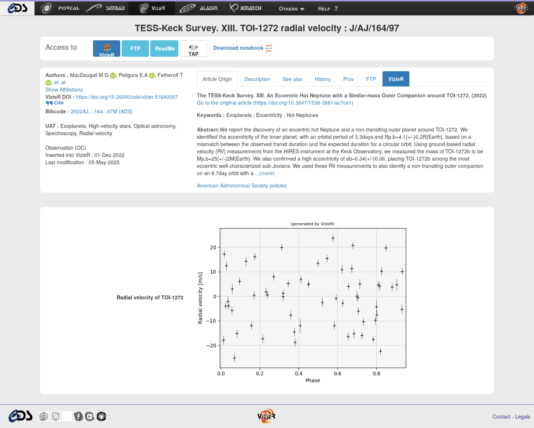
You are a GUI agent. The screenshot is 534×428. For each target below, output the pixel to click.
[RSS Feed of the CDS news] (55, 416)
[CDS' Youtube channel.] (90, 416)
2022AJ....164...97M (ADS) (102, 111)
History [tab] (323, 78)
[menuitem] (17, 8)
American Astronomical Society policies (242, 185)
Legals (522, 416)
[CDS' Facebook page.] (78, 416)
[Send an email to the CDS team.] (44, 416)
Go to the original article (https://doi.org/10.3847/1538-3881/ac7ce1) (275, 102)
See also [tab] (293, 78)
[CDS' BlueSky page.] (67, 416)
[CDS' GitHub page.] (101, 416)
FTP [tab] (371, 78)
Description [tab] (257, 78)
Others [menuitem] (288, 8)
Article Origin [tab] (217, 78)
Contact (501, 416)
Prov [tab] (348, 78)
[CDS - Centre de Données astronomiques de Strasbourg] (20, 416)
